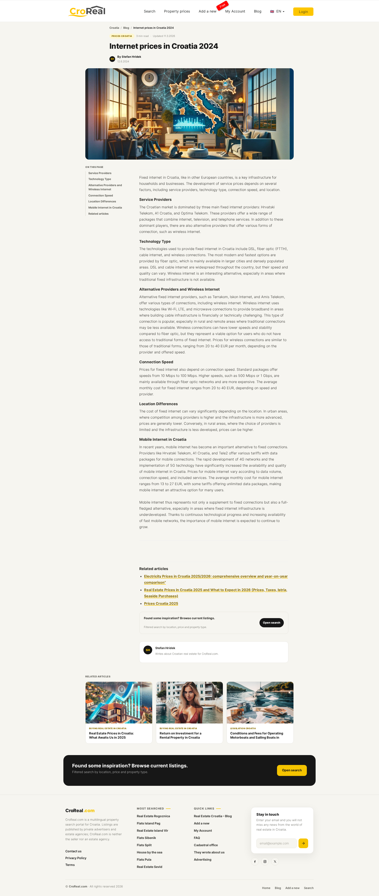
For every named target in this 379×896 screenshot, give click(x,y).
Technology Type (99, 179)
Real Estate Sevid (149, 867)
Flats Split (144, 845)
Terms (70, 865)
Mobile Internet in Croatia (105, 207)
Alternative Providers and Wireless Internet (105, 187)
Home (266, 888)
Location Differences (102, 201)
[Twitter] (275, 861)
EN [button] (278, 11)
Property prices (177, 11)
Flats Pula (144, 859)
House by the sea (149, 852)
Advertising (202, 859)
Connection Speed (100, 195)
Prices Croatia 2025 (161, 603)
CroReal (80, 810)
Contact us (73, 851)
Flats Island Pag (148, 823)
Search (149, 11)
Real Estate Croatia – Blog (213, 816)
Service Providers (99, 173)
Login (303, 11)
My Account (235, 11)
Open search (271, 622)
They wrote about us (209, 852)
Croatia (114, 27)
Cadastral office (206, 845)
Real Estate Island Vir (152, 830)
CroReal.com (78, 886)
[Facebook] (255, 861)
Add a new (210, 9)
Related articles (98, 213)
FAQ (197, 838)
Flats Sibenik (146, 838)
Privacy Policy (75, 858)
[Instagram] (265, 861)
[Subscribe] (303, 843)
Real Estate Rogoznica (153, 816)
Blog (257, 11)
